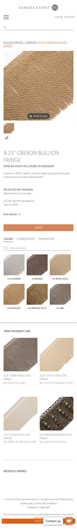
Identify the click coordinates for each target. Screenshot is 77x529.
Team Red (44, 507)
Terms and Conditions (46, 503)
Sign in (59, 17)
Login (38, 227)
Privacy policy (66, 499)
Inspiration (46, 239)
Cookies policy (27, 503)
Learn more (38, 517)
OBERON (31, 42)
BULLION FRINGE (13, 42)
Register (69, 17)
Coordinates (26, 239)
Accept (38, 521)
